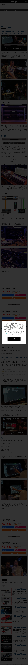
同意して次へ (14, 338)
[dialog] (14, 332)
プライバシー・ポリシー (9, 334)
